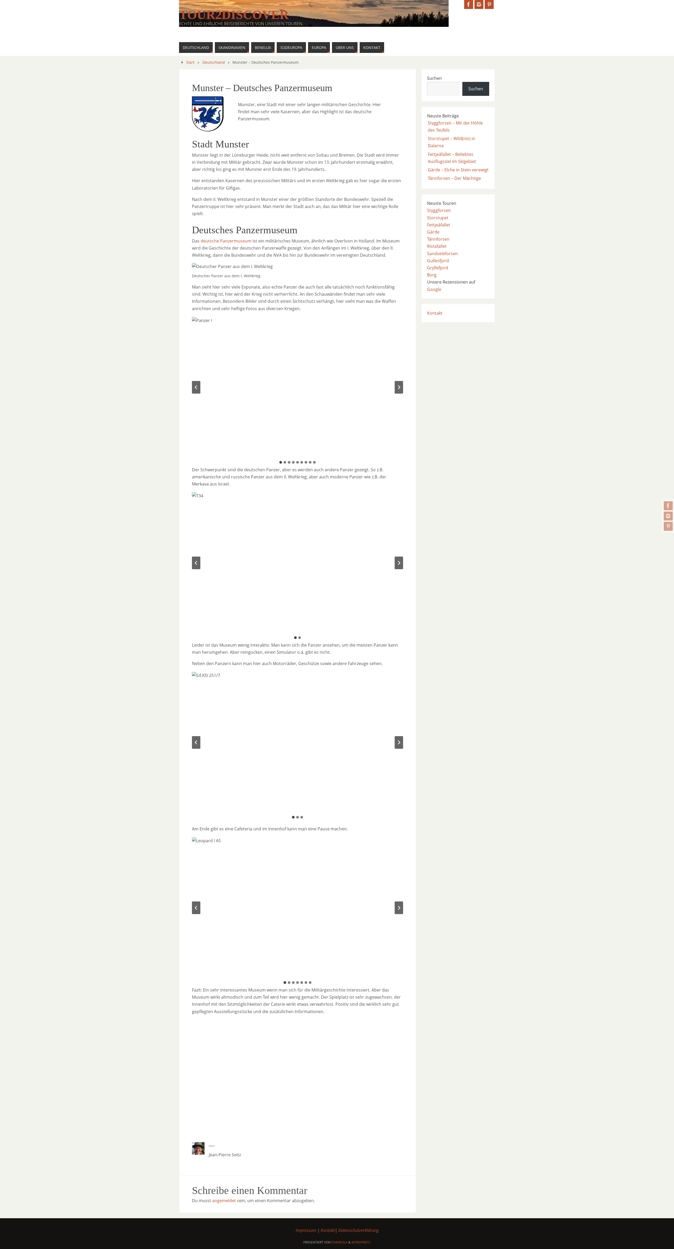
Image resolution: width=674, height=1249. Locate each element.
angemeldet (224, 1200)
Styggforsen (439, 210)
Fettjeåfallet (438, 225)
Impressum (306, 1230)
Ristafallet (437, 246)
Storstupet (437, 218)
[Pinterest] (668, 526)
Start (190, 62)
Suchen (434, 78)
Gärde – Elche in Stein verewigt (458, 170)
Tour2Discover (234, 15)
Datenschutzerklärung (358, 1230)
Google (434, 289)
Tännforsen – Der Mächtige (454, 178)
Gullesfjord (438, 261)
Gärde (433, 232)
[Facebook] (668, 505)
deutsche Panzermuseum (226, 241)
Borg (432, 275)
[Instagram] (668, 516)
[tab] (280, 462)
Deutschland (213, 62)
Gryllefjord (437, 268)
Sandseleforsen (442, 253)
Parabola (339, 1242)
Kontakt (435, 313)
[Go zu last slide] (196, 387)
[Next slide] (399, 387)
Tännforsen (438, 239)
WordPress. (361, 1242)
